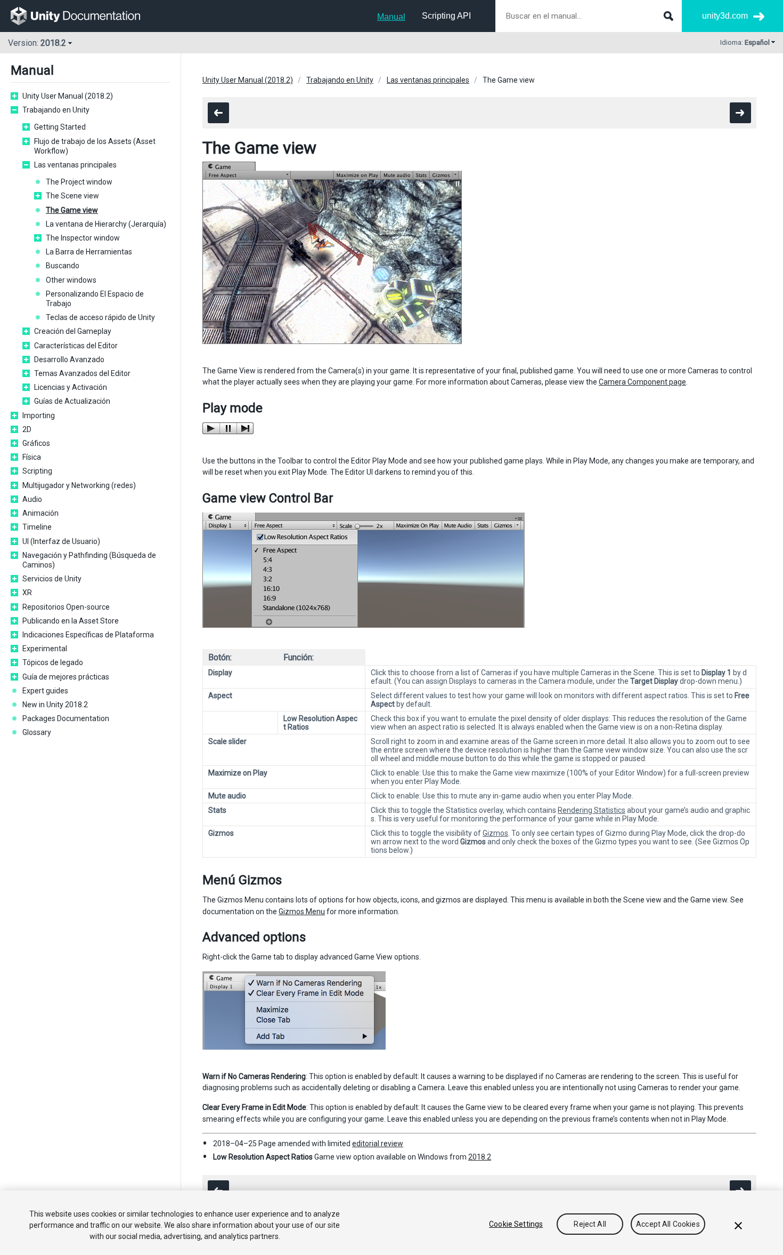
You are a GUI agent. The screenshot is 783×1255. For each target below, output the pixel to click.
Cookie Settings (516, 1224)
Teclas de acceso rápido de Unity (100, 317)
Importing (38, 415)
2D (26, 429)
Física (31, 457)
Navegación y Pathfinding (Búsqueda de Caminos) (89, 560)
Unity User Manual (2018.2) (67, 96)
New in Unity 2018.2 (55, 704)
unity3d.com (725, 15)
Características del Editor (76, 345)
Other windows (71, 280)
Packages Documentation (65, 718)
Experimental (44, 648)
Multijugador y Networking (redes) (79, 485)
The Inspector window (83, 238)
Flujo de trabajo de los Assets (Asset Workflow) (95, 146)
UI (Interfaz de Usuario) (61, 541)
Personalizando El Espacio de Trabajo (95, 299)
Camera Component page (642, 382)
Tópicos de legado (52, 662)
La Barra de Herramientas (89, 251)
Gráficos (36, 443)
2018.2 (479, 1157)
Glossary (36, 732)
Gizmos (495, 833)
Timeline (37, 527)
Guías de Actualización (72, 401)
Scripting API (446, 15)
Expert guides (45, 690)
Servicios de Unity (51, 578)
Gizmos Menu (302, 911)
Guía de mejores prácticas (65, 677)
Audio (32, 499)
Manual (391, 16)
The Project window (79, 182)
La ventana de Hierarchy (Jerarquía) (106, 224)
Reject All (590, 1224)
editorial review (377, 1143)
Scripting (37, 471)
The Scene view (72, 195)
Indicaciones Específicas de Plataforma (88, 634)
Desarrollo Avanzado (69, 359)
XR (27, 592)
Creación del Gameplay (72, 331)
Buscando (62, 265)
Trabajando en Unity (55, 110)
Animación (40, 513)
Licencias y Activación (70, 387)
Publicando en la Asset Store (70, 621)
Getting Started (60, 127)
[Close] (738, 1225)
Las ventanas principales (75, 165)
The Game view (72, 210)
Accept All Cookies (668, 1224)
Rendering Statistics (591, 810)
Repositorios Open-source (66, 607)
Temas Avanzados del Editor (82, 373)
